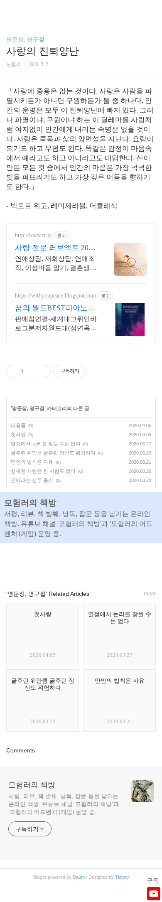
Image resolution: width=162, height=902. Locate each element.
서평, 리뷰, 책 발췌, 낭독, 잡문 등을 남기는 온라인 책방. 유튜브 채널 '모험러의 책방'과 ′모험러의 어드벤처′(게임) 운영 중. (63, 804)
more (150, 593)
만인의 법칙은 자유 (32, 462)
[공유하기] (31, 371)
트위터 (100, 562)
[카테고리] (10, 9)
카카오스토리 (81, 562)
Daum (79, 877)
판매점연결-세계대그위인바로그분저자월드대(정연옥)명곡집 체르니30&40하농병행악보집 (56, 324)
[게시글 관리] (41, 371)
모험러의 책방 (31, 785)
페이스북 (61, 562)
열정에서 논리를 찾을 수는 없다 (46, 444)
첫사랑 (18, 434)
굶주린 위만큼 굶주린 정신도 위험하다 (53, 453)
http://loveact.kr (33, 235)
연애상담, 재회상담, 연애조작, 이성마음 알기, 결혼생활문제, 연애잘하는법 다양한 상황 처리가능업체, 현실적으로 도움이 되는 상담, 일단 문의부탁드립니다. (55, 264)
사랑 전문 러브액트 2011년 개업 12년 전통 (55, 248)
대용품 (18, 425)
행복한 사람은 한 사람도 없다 (43, 471)
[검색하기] (151, 9)
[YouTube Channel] (153, 893)
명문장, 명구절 (25, 39)
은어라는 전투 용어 (32, 480)
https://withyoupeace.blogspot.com (55, 295)
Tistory (122, 877)
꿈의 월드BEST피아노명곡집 (55, 308)
